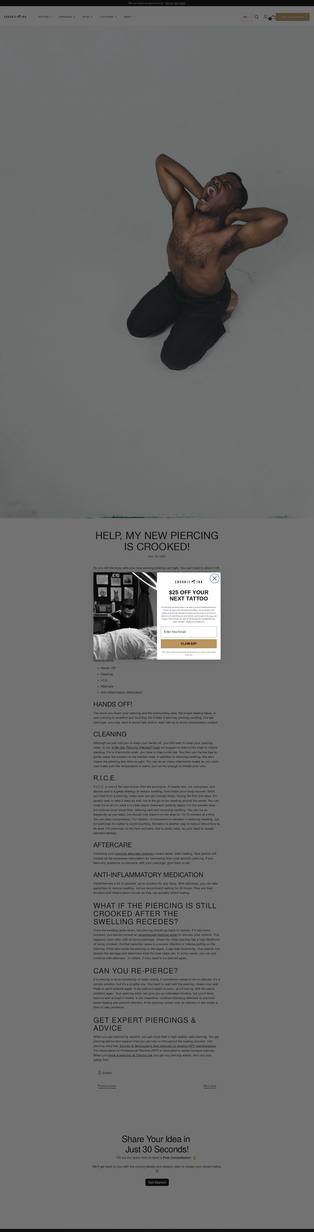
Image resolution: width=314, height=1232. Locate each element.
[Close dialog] (214, 578)
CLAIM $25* (189, 643)
